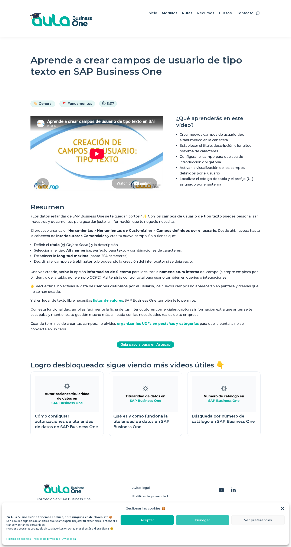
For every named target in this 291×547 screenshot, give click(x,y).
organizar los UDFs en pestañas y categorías (158, 324)
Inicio (152, 13)
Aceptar (147, 520)
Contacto (245, 13)
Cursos (225, 13)
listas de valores (108, 300)
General (42, 103)
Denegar (202, 520)
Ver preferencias (258, 520)
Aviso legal (69, 538)
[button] (282, 508)
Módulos (169, 13)
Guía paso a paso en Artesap (145, 345)
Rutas (187, 13)
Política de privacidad (46, 538)
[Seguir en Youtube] (221, 490)
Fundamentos (77, 103)
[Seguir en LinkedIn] (233, 490)
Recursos (205, 13)
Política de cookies (18, 538)
